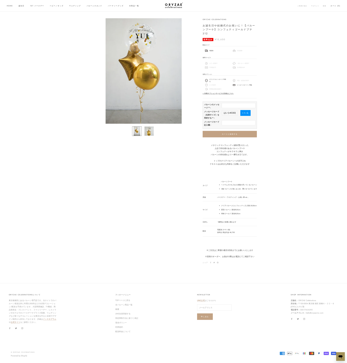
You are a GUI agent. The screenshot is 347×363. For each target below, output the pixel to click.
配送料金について (123, 331)
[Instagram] (22, 328)
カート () (335, 6)
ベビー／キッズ (56, 6)
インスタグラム (49, 319)
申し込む (205, 316)
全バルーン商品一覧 (123, 304)
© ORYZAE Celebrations (23, 352)
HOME (10, 6)
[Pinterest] (218, 262)
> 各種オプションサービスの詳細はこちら (218, 93)
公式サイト (15, 322)
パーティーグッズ (115, 6)
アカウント (315, 6)
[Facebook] (210, 262)
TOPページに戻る (122, 300)
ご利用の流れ (302, 6)
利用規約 (119, 327)
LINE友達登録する (123, 313)
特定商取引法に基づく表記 (126, 318)
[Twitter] (214, 262)
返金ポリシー (121, 322)
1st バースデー (37, 6)
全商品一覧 (134, 6)
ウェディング (75, 6)
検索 (324, 6)
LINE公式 (201, 300)
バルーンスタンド (94, 6)
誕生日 (21, 6)
